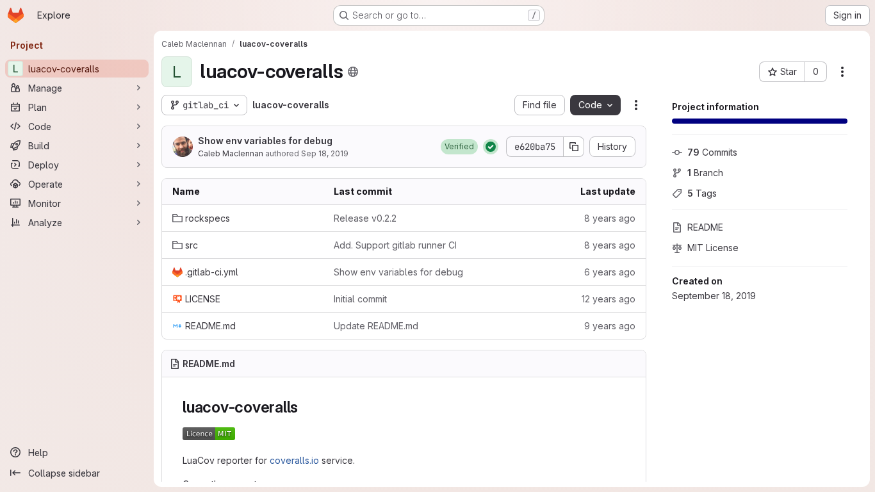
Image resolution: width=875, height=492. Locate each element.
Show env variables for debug (265, 140)
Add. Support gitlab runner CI (395, 245)
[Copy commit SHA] (574, 146)
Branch (705, 172)
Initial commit (360, 298)
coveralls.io (294, 460)
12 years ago (608, 298)
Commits (712, 152)
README (705, 227)
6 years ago (609, 271)
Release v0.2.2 (365, 218)
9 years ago (609, 325)
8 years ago (609, 218)
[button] (459, 146)
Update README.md (376, 325)
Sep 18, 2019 (324, 153)
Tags (702, 193)
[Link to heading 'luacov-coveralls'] (306, 407)
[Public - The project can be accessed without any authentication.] (353, 72)
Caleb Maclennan (230, 153)
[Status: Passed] (490, 146)
